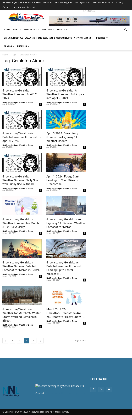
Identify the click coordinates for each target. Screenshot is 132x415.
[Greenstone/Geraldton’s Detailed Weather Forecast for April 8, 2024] (22, 119)
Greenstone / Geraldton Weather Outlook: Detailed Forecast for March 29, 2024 (21, 266)
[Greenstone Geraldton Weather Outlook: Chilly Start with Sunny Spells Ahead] (22, 162)
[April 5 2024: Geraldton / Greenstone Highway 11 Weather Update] (66, 119)
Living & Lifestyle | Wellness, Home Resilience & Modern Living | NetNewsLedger (47, 38)
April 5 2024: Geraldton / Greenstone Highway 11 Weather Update (62, 137)
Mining (8, 46)
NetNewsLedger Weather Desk (17, 102)
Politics (100, 38)
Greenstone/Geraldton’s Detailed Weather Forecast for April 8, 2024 (21, 137)
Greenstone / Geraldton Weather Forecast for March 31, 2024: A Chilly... (20, 223)
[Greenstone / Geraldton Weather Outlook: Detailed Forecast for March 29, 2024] (22, 248)
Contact (5, 7)
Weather (47, 29)
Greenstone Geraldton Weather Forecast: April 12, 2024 (19, 94)
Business (22, 46)
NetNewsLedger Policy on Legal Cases (72, 2)
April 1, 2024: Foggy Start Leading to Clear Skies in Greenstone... (62, 180)
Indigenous (30, 29)
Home (7, 29)
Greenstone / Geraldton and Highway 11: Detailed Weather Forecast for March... (65, 223)
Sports (61, 29)
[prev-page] (5, 340)
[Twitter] (101, 389)
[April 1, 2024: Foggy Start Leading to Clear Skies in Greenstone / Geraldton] (66, 162)
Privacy (119, 2)
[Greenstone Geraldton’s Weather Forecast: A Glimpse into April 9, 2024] (66, 76)
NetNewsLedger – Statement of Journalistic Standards (27, 2)
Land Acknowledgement (24, 7)
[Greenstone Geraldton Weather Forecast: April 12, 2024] (22, 76)
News (16, 29)
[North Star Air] (89, 21)
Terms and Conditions (103, 2)
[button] (125, 29)
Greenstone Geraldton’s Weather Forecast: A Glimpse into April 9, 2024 (65, 94)
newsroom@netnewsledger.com (67, 393)
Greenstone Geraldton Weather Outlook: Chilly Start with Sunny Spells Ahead (20, 180)
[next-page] (41, 340)
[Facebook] (93, 389)
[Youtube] (109, 389)
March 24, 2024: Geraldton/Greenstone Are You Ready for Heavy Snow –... (65, 313)
